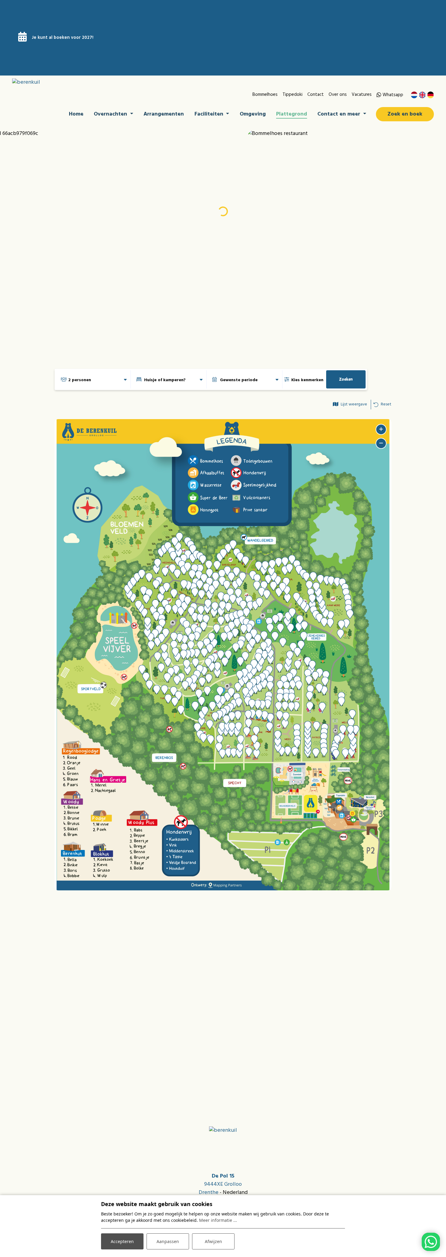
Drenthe (208, 1192)
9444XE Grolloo (223, 1184)
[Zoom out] (381, 443)
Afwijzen (213, 1241)
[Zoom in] (381, 429)
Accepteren (122, 1241)
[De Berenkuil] (58, 82)
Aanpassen (168, 1241)
